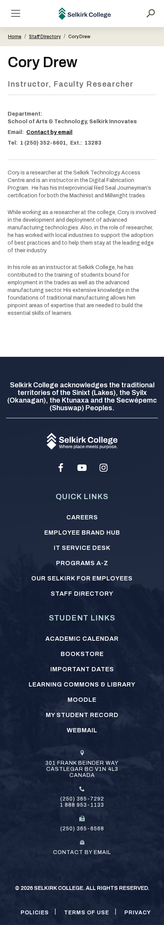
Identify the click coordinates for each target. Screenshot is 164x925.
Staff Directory (45, 36)
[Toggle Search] (150, 13)
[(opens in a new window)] (60, 467)
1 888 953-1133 (82, 805)
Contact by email (49, 132)
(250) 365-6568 (82, 829)
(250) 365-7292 (82, 799)
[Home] (85, 13)
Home (14, 36)
